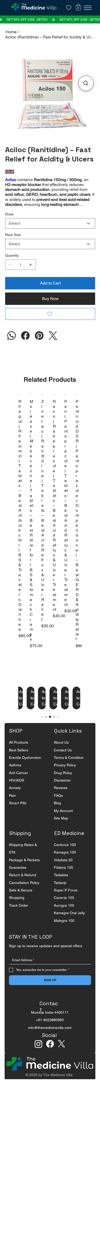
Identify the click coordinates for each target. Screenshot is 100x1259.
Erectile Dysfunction (25, 765)
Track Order (18, 913)
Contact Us (63, 758)
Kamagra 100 (65, 860)
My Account (63, 819)
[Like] (69, 8)
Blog (57, 811)
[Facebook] (25, 343)
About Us (61, 750)
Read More (15, 212)
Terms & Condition (69, 765)
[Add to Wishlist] (50, 322)
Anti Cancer (18, 781)
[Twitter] (53, 343)
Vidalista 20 (63, 868)
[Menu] (88, 8)
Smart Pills (17, 811)
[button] (78, 7)
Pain (12, 803)
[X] (61, 1052)
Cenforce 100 (65, 853)
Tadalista (61, 883)
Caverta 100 (64, 906)
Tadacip (60, 891)
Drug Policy (63, 781)
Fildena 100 (63, 875)
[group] (50, 559)
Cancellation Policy (24, 891)
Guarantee (17, 875)
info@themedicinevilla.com (50, 1036)
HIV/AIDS (16, 788)
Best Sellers (18, 758)
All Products (18, 750)
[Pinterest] (39, 343)
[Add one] (30, 272)
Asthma (15, 773)
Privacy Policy (65, 773)
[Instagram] (11, 343)
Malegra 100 (64, 929)
